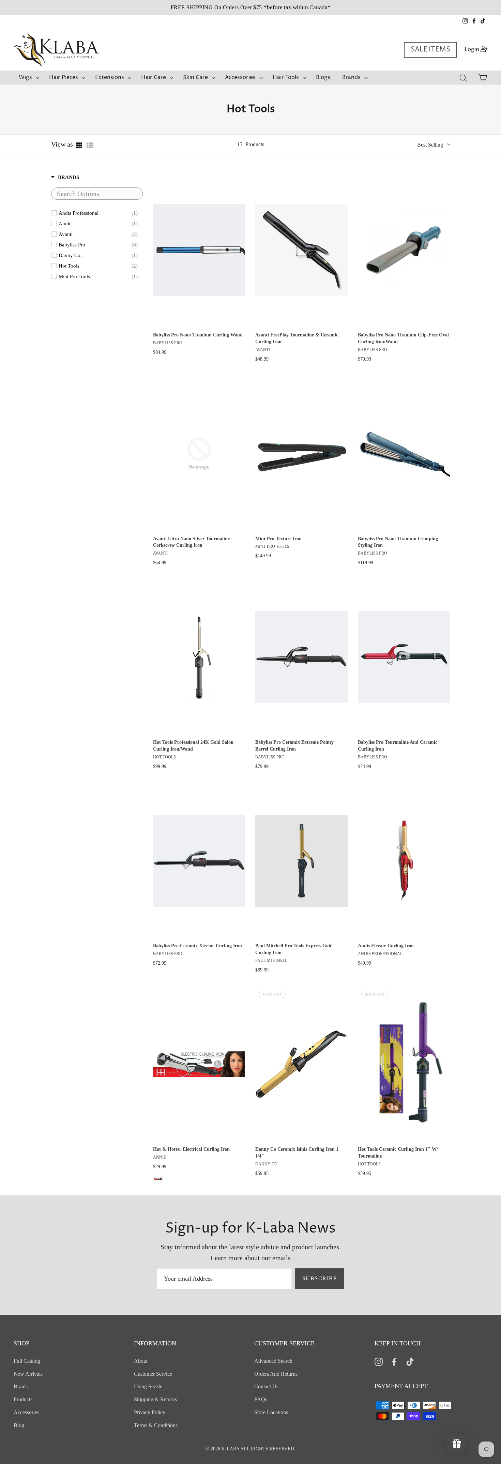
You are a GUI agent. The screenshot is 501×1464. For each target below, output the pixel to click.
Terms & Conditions (156, 1425)
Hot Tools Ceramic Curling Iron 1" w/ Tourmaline (398, 1153)
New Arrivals (28, 1374)
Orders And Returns (276, 1374)
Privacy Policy (149, 1412)
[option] (250, 7)
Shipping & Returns (155, 1399)
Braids (21, 1386)
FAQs (260, 1399)
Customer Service (153, 1374)
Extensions (109, 77)
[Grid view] (79, 145)
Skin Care (195, 77)
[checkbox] (98, 213)
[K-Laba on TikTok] (410, 1361)
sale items (430, 49)
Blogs (323, 77)
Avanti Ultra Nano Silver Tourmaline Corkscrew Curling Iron (191, 542)
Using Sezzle (148, 1386)
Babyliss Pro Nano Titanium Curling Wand (198, 334)
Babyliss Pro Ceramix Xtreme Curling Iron (197, 945)
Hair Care (153, 77)
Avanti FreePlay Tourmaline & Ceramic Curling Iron (296, 338)
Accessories (240, 77)
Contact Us (266, 1386)
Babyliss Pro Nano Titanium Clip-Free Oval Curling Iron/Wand (403, 338)
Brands (351, 77)
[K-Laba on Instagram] (379, 1361)
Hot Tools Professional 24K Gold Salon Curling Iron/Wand (193, 746)
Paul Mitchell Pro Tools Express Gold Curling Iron (294, 949)
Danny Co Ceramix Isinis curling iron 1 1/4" (296, 1153)
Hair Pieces (63, 77)
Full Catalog (27, 1361)
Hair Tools (286, 77)
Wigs (25, 77)
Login (478, 49)
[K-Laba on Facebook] (394, 1361)
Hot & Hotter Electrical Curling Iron (191, 1149)
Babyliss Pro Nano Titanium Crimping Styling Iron (398, 542)
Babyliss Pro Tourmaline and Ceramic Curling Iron (397, 746)
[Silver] (158, 1178)
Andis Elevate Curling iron (386, 945)
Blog (19, 1425)
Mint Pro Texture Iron (278, 538)
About (141, 1361)
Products (23, 1399)
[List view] (90, 145)
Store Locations (271, 1412)
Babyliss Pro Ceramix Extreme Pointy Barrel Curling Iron (294, 746)
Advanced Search (273, 1361)
